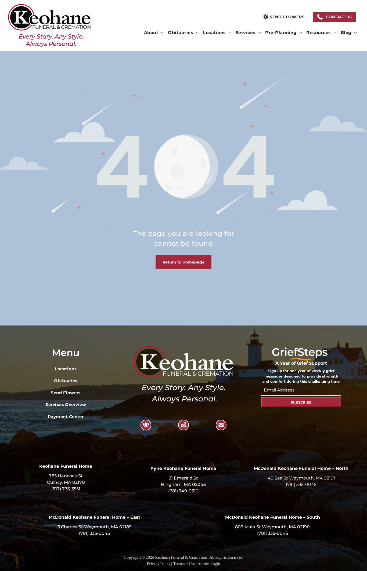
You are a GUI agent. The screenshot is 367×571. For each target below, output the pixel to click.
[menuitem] (154, 33)
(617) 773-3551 (65, 488)
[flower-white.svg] (146, 428)
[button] (334, 17)
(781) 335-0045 (301, 484)
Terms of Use (184, 563)
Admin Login (208, 563)
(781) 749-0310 (183, 490)
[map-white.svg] (183, 428)
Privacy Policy (158, 563)
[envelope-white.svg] (221, 428)
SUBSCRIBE (301, 402)
